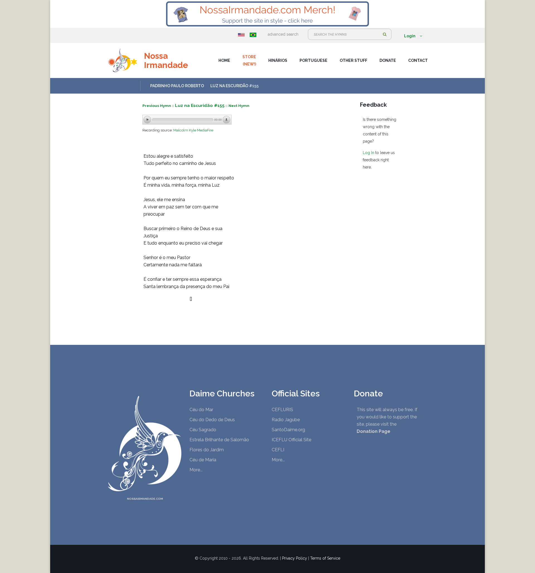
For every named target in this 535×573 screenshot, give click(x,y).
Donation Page (373, 431)
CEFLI (278, 449)
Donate (388, 60)
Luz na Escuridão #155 (200, 105)
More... (196, 469)
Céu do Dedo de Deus (212, 419)
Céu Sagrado (202, 429)
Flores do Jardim (206, 449)
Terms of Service (325, 558)
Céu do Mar (201, 409)
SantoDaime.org (288, 429)
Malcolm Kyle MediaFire (193, 130)
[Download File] (226, 120)
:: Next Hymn (237, 105)
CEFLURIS (282, 409)
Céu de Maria (202, 459)
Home (224, 60)
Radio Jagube (286, 419)
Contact (418, 60)
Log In (368, 152)
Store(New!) (249, 60)
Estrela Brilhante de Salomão (219, 439)
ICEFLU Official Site (291, 439)
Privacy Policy (294, 558)
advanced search (283, 34)
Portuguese (313, 60)
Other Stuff (353, 60)
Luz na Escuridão (229, 86)
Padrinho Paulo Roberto (177, 86)
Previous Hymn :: (158, 105)
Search (384, 34)
